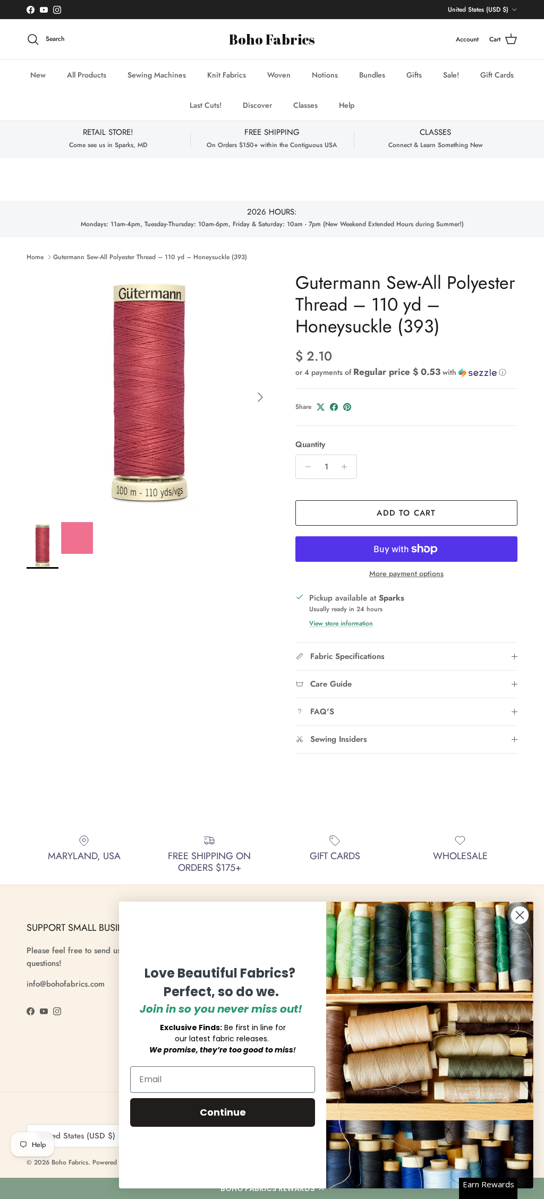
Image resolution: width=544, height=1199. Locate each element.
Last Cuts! (206, 105)
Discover (257, 105)
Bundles (372, 75)
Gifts (414, 75)
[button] (400, 372)
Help (346, 105)
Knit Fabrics (226, 75)
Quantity (310, 444)
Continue (223, 1112)
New (38, 75)
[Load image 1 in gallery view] (149, 391)
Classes (305, 105)
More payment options (406, 573)
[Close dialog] (520, 915)
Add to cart (406, 513)
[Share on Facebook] (334, 407)
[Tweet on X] (321, 407)
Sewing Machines (157, 75)
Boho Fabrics (70, 1162)
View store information (341, 623)
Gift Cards (497, 75)
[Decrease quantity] (305, 466)
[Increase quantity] (347, 466)
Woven (279, 75)
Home (35, 257)
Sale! (451, 75)
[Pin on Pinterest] (347, 407)
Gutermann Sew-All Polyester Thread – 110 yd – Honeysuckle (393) (150, 257)
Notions (325, 75)
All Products (86, 75)
